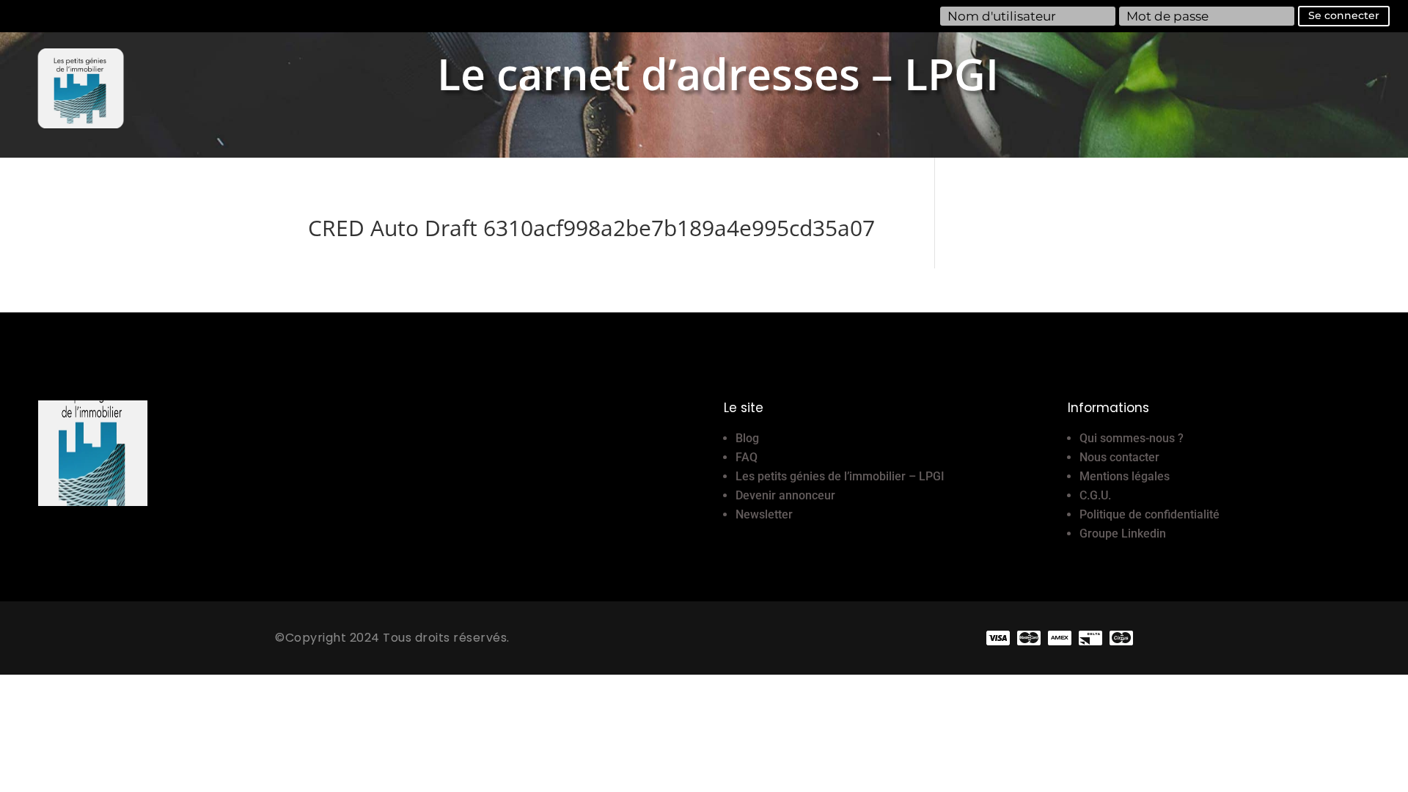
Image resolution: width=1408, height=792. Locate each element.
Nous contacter (1119, 457)
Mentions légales (1124, 476)
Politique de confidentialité (1149, 514)
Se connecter (1343, 15)
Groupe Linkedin (1122, 533)
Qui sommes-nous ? (1131, 438)
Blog (747, 438)
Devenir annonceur (785, 495)
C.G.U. (1095, 495)
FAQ (747, 457)
